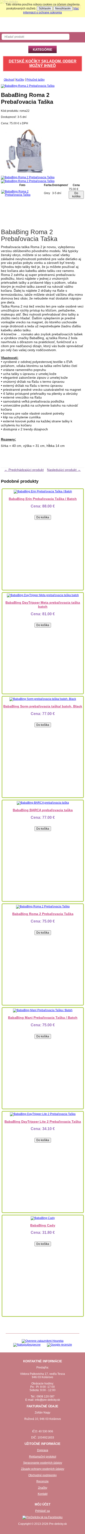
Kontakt (42, 1494)
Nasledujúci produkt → (64, 470)
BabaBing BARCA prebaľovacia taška (43, 810)
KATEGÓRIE (42, 49)
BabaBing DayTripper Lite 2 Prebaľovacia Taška (42, 1121)
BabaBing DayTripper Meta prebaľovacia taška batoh (42, 604)
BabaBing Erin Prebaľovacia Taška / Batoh (43, 499)
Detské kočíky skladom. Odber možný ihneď (42, 63)
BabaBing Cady (42, 1225)
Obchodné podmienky (42, 1475)
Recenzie (42, 1481)
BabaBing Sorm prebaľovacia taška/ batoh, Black (42, 706)
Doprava (42, 1450)
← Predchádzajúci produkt (24, 470)
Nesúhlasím (63, 8)
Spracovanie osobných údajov (42, 1462)
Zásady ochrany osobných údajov (42, 1469)
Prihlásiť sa (42, 1511)
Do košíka (76, 194)
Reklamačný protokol (42, 1456)
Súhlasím (45, 8)
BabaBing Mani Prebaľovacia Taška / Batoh (42, 1017)
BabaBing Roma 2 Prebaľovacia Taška (42, 914)
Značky (42, 1487)
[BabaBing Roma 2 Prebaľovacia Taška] (24, 174)
